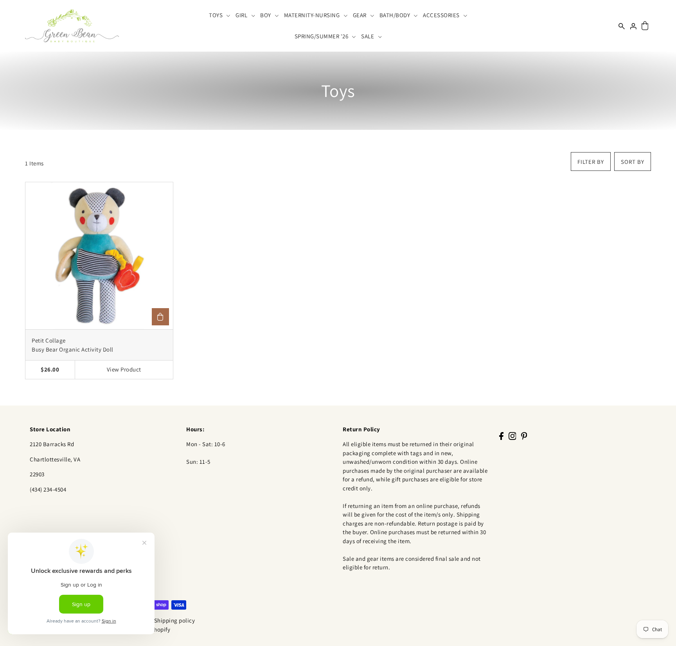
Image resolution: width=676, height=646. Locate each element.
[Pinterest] (524, 435)
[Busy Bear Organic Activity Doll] (99, 256)
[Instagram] (512, 435)
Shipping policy (174, 620)
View (124, 369)
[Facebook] (501, 435)
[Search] (621, 26)
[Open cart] (645, 26)
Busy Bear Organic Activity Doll (72, 349)
